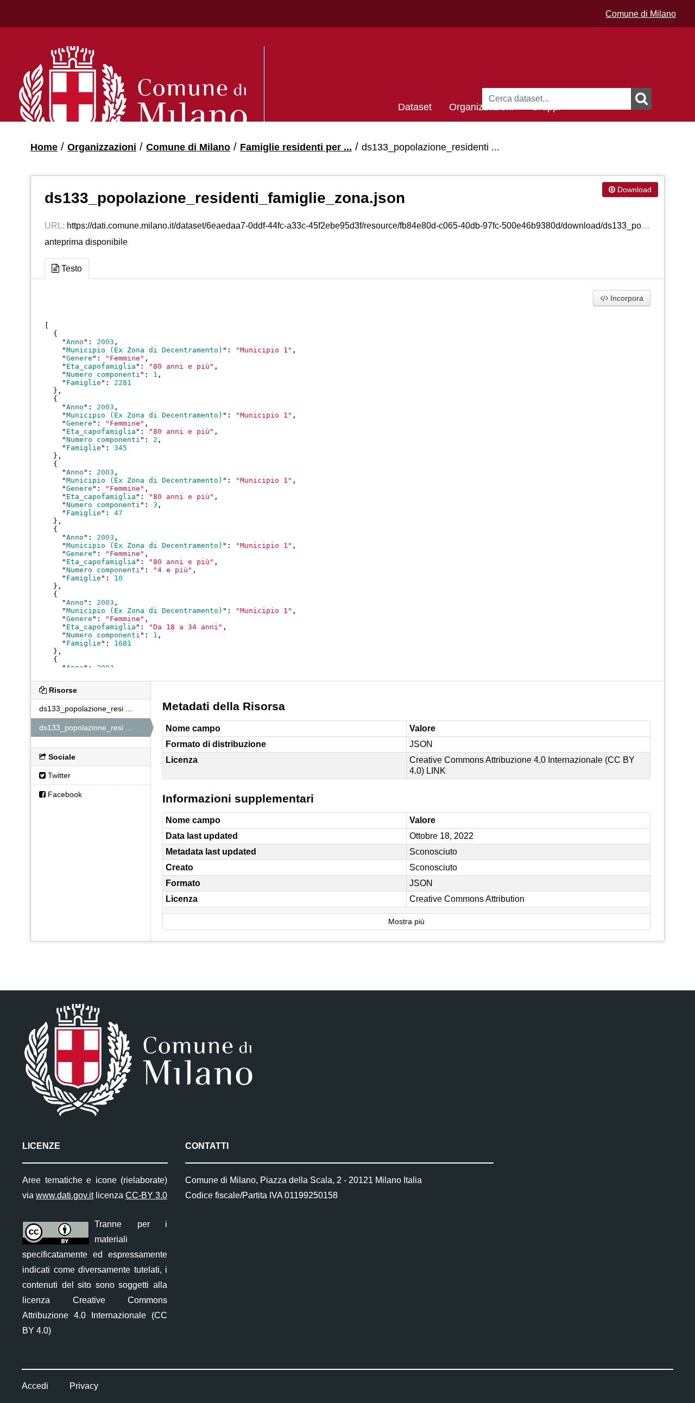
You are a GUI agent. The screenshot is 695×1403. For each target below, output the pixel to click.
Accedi (35, 1386)
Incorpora (625, 298)
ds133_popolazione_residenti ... (431, 147)
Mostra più (406, 922)
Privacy (84, 1386)
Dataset (415, 106)
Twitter (58, 775)
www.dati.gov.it (64, 1195)
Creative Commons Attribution (467, 898)
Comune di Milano (640, 13)
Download (633, 189)
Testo (70, 268)
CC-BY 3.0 (146, 1195)
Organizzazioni (481, 106)
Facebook (64, 794)
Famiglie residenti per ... (296, 147)
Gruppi (545, 106)
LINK (436, 770)
